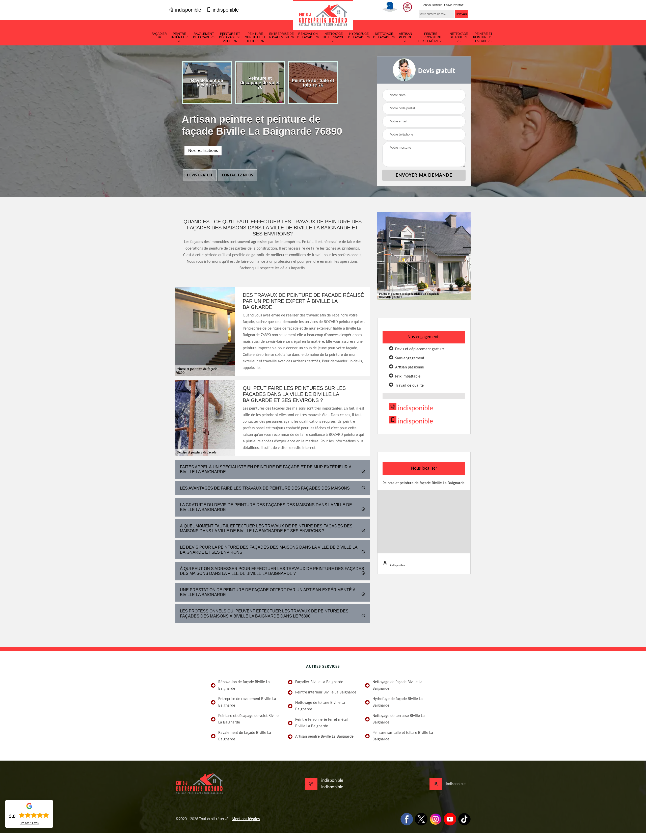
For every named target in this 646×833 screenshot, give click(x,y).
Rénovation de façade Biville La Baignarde (244, 685)
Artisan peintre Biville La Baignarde (324, 737)
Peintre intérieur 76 (179, 37)
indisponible (187, 10)
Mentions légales (246, 819)
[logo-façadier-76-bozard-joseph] (323, 15)
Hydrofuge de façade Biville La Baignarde (397, 702)
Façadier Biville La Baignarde (319, 682)
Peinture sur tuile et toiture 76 (255, 37)
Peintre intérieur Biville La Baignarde (325, 692)
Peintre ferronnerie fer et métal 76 (430, 37)
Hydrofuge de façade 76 (359, 35)
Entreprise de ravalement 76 (281, 35)
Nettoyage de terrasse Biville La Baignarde (398, 719)
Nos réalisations (203, 150)
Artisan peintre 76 (405, 37)
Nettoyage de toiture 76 (459, 37)
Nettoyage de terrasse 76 (333, 37)
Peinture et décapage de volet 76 (230, 37)
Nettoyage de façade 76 (384, 35)
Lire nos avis (29, 823)
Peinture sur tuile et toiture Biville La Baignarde (402, 736)
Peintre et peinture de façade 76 (483, 37)
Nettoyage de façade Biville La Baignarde (397, 685)
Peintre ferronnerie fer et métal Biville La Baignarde (321, 723)
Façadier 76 (159, 35)
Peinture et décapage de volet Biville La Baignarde (248, 719)
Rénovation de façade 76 (308, 35)
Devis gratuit (199, 175)
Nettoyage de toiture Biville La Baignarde (320, 706)
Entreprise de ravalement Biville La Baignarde (247, 702)
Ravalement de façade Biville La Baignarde (244, 736)
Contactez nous (237, 175)
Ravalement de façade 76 (203, 35)
